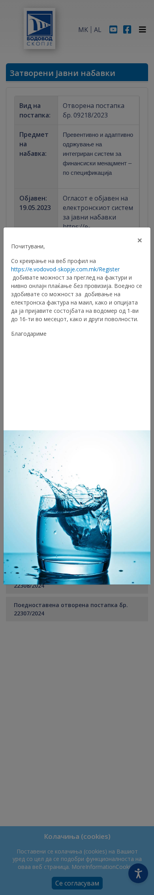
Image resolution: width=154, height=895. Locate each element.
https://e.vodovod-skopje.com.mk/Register (65, 269)
